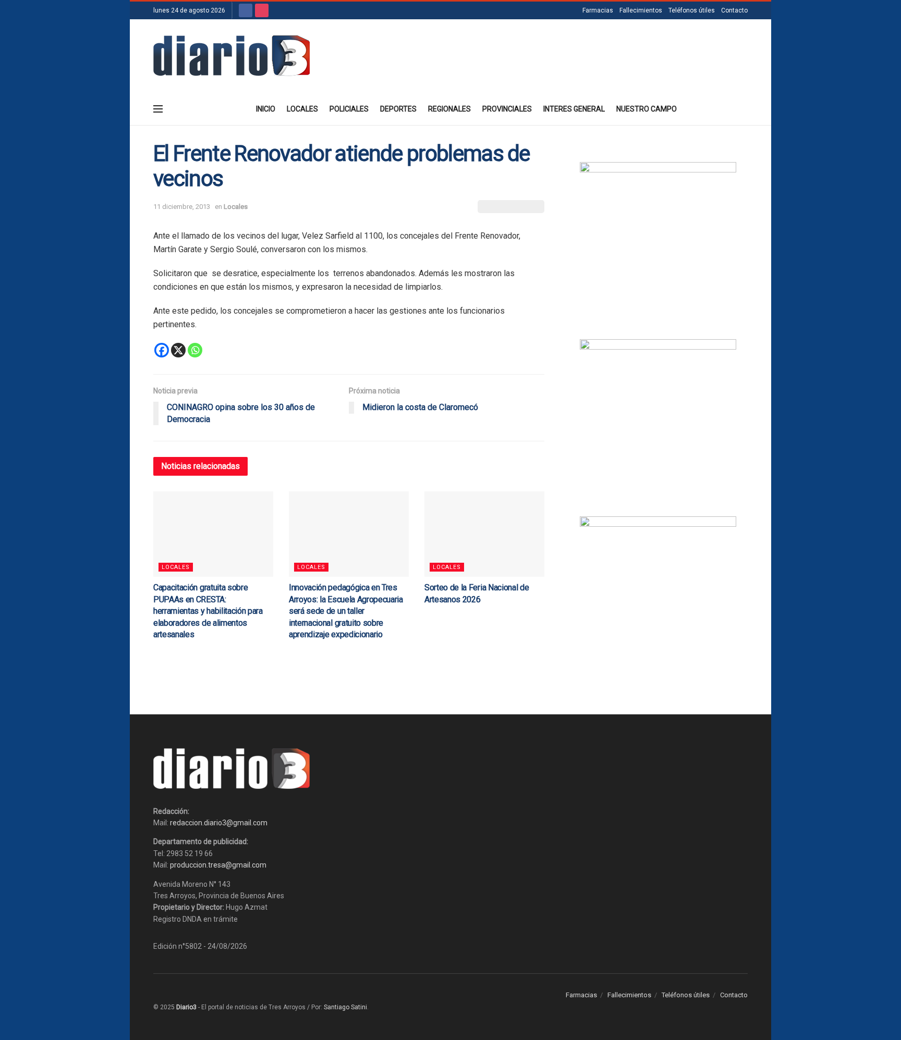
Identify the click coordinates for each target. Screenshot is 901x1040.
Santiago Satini (345, 1007)
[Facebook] (161, 350)
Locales (302, 109)
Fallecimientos (640, 10)
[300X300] (658, 417)
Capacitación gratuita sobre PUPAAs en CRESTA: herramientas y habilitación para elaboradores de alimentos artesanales (208, 611)
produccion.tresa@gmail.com (218, 865)
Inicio (265, 109)
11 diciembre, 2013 (181, 207)
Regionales (449, 109)
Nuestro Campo (646, 109)
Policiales (349, 109)
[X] (178, 350)
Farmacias (597, 10)
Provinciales (507, 109)
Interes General (574, 109)
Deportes (398, 109)
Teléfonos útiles (691, 10)
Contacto (734, 10)
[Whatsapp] (195, 350)
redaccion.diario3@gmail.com (218, 823)
